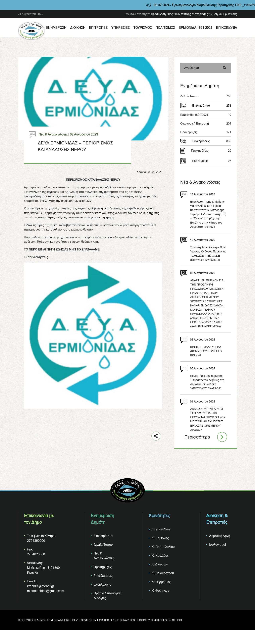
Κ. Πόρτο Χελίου (163, 547)
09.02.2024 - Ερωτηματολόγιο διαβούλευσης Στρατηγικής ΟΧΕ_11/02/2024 (185, 5)
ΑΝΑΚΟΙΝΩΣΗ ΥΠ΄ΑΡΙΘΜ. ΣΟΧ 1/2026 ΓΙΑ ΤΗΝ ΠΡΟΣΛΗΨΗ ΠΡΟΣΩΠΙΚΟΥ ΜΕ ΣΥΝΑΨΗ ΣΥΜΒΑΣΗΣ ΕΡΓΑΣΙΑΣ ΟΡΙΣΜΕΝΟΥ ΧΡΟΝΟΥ (207, 419)
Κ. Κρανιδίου (161, 529)
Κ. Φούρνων (160, 590)
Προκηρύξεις (205, 132)
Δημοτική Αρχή (219, 536)
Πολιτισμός (165, 27)
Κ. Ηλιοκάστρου (163, 573)
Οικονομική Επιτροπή (205, 123)
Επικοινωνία (226, 27)
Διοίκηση (77, 27)
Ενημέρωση (56, 27)
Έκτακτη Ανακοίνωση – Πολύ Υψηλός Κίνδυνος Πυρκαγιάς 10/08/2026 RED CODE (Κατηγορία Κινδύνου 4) (208, 253)
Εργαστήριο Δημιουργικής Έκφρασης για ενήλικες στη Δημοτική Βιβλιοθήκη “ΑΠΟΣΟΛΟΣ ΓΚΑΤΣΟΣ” (207, 382)
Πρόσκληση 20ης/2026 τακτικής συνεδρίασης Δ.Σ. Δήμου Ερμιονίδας (194, 14)
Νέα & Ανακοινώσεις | (54, 134)
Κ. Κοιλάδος (160, 555)
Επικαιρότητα (211, 105)
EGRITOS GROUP (108, 620)
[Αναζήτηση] (224, 68)
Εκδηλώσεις (211, 160)
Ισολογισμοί (217, 544)
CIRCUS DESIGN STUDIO (166, 620)
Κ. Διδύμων (160, 564)
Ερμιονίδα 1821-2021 (195, 27)
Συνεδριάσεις (211, 141)
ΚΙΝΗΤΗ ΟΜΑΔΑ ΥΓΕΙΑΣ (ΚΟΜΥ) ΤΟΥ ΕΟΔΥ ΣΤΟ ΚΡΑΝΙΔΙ (206, 351)
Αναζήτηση (191, 67)
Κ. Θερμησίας (161, 582)
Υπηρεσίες (120, 27)
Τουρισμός (142, 27)
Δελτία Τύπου (205, 96)
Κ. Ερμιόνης (160, 538)
